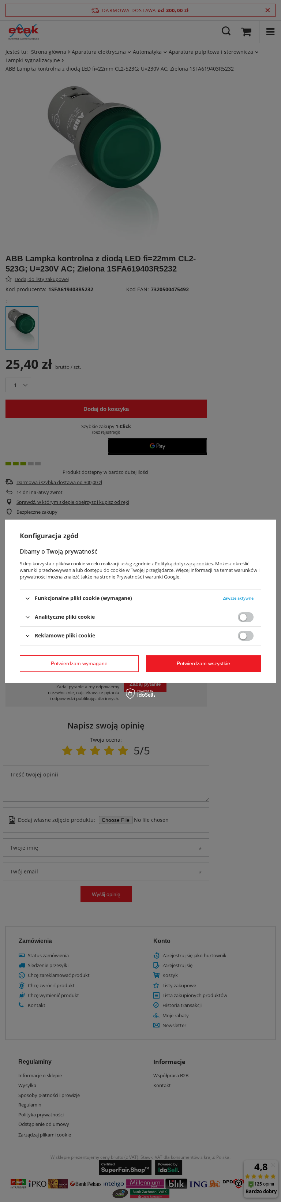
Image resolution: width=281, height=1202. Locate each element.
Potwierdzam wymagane (79, 663)
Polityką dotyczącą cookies (184, 563)
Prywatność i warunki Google (147, 576)
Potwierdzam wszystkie (203, 663)
